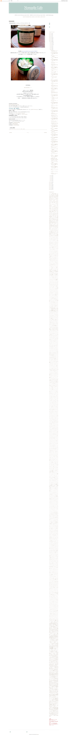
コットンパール (53, 367)
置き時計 (55, 680)
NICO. (57, 222)
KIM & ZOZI (50, 214)
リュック (50, 601)
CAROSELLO (53, 204)
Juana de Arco (55, 212)
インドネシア (55, 280)
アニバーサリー (55, 252)
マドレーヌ (56, 562)
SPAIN (51, 231)
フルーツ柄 (50, 528)
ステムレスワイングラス (55, 408)
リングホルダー (56, 602)
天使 (54, 683)
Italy (54, 210)
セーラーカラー (51, 420)
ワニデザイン (53, 618)
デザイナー (53, 451)
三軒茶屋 (51, 648)
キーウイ (53, 332)
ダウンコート (52, 426)
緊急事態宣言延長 (51, 637)
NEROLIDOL (51, 221)
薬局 (57, 705)
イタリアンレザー (55, 273)
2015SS (52, 196)
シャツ (52, 395)
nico (55, 222)
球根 (53, 635)
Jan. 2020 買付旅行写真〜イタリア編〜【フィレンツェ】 (54, 164)
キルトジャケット (53, 342)
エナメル (55, 297)
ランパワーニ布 (51, 595)
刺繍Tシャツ (51, 653)
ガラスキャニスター (55, 323)
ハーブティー (51, 475)
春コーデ (51, 663)
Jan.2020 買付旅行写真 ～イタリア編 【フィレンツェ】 (54, 156)
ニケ (49, 465)
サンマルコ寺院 (54, 386)
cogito (57, 204)
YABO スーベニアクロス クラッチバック (54, 147)
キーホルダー (53, 333)
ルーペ (54, 603)
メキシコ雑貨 (54, 579)
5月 (51, 175)
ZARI (49, 235)
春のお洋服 (56, 663)
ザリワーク (55, 376)
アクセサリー (51, 242)
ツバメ (56, 442)
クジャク (52, 344)
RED (57, 227)
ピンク (55, 500)
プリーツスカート (53, 524)
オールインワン (53, 304)
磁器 (52, 657)
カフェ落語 (55, 319)
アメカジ (53, 256)
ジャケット (54, 394)
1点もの (50, 195)
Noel (50, 223)
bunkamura (56, 203)
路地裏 (55, 714)
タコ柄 (52, 428)
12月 (51, 42)
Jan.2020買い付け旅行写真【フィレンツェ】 (54, 160)
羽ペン (53, 621)
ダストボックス (55, 428)
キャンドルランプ (53, 340)
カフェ (53, 317)
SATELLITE (53, 228)
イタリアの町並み (55, 271)
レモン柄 (50, 611)
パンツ (51, 490)
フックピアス (53, 515)
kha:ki (55, 213)
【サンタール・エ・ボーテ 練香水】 (54, 56)
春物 (51, 665)
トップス (52, 459)
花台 (56, 628)
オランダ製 (51, 306)
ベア (51, 535)
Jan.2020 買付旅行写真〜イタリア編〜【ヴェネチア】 (54, 68)
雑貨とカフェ (53, 647)
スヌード (53, 410)
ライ (55, 587)
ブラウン (56, 518)
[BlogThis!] (11, 127)
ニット (54, 465)
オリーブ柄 (54, 306)
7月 (51, 48)
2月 (51, 179)
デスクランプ (56, 452)
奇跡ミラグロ (52, 633)
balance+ (50, 201)
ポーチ (56, 543)
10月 (51, 44)
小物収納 (55, 667)
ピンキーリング (52, 500)
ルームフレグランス (52, 604)
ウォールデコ (56, 292)
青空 (50, 675)
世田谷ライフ (54, 672)
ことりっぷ (56, 368)
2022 (51, 38)
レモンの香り (56, 610)
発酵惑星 (57, 694)
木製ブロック (55, 704)
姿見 (54, 654)
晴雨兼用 (56, 674)
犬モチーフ (52, 641)
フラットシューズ (53, 519)
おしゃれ (56, 304)
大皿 (54, 678)
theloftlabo (51, 232)
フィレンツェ (52, 506)
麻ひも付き (51, 703)
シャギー (52, 394)
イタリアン (56, 272)
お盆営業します (55, 311)
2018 (51, 183)
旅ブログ (54, 711)
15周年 (57, 194)
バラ (49, 484)
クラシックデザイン (55, 347)
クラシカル (51, 346)
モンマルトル (55, 585)
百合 (53, 696)
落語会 (54, 710)
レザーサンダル (53, 608)
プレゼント (52, 531)
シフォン (53, 392)
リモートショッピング (55, 600)
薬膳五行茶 (51, 707)
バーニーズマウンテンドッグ (52, 474)
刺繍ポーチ (52, 654)
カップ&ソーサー (51, 316)
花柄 (52, 629)
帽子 (49, 702)
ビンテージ (54, 501)
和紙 (49, 715)
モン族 (53, 586)
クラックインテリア (53, 349)
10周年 (53, 193)
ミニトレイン (56, 571)
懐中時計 (56, 629)
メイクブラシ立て (56, 578)
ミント (55, 575)
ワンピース (52, 619)
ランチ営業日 (56, 593)
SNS (54, 229)
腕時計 (55, 715)
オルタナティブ (55, 307)
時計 (56, 656)
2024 (51, 36)
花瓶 (57, 628)
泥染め (52, 683)
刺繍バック (54, 653)
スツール (56, 406)
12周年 (53, 194)
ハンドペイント (54, 492)
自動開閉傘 (56, 657)
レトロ (53, 610)
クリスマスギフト (53, 354)
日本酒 (54, 689)
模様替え (51, 704)
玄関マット (55, 642)
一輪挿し (55, 620)
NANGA (57, 220)
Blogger (37, 734)
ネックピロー (53, 467)
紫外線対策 (53, 655)
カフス (57, 319)
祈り (55, 634)
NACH (55, 220)
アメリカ (55, 256)
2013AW (52, 195)
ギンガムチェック (51, 343)
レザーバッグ (55, 609)
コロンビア (56, 370)
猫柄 (50, 691)
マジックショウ (54, 558)
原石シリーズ (52, 642)
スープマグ (53, 401)
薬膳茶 (54, 707)
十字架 (54, 662)
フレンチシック (52, 532)
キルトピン (56, 342)
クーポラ (50, 344)
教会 (51, 636)
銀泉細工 (51, 638)
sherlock (52, 229)
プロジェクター (54, 534)
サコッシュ (52, 374)
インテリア (50, 279)
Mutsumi (50, 220)
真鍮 (53, 670)
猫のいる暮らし (53, 690)
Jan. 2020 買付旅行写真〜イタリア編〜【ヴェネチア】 (54, 145)
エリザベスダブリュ (54, 298)
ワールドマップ (55, 616)
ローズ (56, 611)
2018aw (55, 196)
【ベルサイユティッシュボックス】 (54, 62)
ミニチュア (50, 570)
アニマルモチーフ (53, 253)
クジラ (54, 344)
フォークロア (52, 509)
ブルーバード (53, 528)
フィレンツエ (56, 506)
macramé (53, 217)
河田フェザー (52, 628)
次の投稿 (10, 132)
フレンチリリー (51, 533)
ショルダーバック (52, 399)
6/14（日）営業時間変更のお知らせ (54, 137)
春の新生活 (50, 664)
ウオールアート (52, 292)
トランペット (52, 461)
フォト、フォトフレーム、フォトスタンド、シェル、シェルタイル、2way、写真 (53, 511)
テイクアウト (54, 445)
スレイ (51, 419)
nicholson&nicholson (52, 222)
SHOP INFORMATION (27, 16)
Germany (55, 208)
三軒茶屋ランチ (52, 649)
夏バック (52, 627)
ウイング (56, 281)
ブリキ (53, 525)
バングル (55, 489)
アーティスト (55, 236)
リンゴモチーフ (51, 603)
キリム (51, 341)
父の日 (52, 697)
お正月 (50, 310)
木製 (53, 704)
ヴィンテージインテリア (53, 283)
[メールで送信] (10, 127)
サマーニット (52, 376)
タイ (51, 425)
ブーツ (51, 507)
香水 (57, 645)
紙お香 (51, 655)
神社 (55, 670)
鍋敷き (51, 687)
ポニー (52, 549)
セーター (57, 419)
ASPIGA (54, 200)
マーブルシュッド (53, 555)
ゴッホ (53, 368)
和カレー (57, 714)
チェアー (50, 433)
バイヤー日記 (53, 477)
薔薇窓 (50, 716)
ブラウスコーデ (52, 518)
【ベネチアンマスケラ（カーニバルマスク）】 (54, 77)
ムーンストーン (53, 577)
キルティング (56, 341)
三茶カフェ (55, 649)
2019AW (57, 196)
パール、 (56, 475)
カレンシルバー (53, 331)
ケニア (52, 361)
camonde (50, 204)
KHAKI (57, 213)
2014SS (50, 196)
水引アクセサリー (52, 671)
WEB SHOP (43, 16)
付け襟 (54, 696)
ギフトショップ (53, 335)
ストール (56, 409)
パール (54, 475)
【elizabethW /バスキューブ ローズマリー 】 (54, 51)
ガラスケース (51, 324)
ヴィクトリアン (53, 281)
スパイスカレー (56, 412)
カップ (57, 315)
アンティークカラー (53, 263)
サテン (50, 375)
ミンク (53, 575)
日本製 (56, 689)
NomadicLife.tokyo (17, 122)
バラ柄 (51, 484)
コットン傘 (51, 368)
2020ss (55, 197)
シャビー (54, 395)
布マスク (50, 697)
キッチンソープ (54, 334)
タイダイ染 (53, 425)
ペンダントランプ (53, 541)
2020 (51, 41)
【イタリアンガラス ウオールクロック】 (54, 121)
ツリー (54, 443)
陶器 (54, 685)
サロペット (51, 377)
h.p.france (50, 209)
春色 (50, 665)
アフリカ (55, 254)
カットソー (54, 315)
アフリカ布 (54, 255)
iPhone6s (50, 210)
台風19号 (52, 678)
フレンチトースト (56, 532)
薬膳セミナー (52, 706)
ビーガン (55, 494)
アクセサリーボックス (54, 246)
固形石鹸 (57, 643)
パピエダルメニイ (52, 482)
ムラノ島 (52, 578)
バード (54, 473)
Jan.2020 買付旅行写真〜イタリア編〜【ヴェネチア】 (54, 53)
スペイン (53, 415)
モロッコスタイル (53, 584)
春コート (54, 663)
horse (52, 209)
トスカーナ (55, 458)
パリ (53, 484)
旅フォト (52, 711)
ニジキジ (51, 465)
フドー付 (56, 516)
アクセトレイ (55, 247)
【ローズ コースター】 (54, 79)
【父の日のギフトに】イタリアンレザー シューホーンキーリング (54, 116)
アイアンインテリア (53, 239)
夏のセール (56, 626)
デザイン (53, 452)
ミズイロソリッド (54, 568)
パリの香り (54, 485)
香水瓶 (50, 646)
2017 (51, 184)
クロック (52, 360)
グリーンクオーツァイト (53, 351)
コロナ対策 (53, 370)
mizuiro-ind (54, 219)
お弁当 (51, 311)
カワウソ (56, 331)
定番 (50, 683)
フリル (53, 526)
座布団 (56, 646)
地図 (52, 680)
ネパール (51, 468)
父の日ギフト (55, 697)
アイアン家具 (53, 240)
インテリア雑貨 (55, 279)
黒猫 (51, 646)
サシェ (55, 374)
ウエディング (50, 288)
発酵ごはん (50, 694)
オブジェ (52, 305)
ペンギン (55, 540)
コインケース (52, 362)
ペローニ (53, 540)
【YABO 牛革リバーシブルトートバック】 (54, 114)
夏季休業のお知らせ (55, 627)
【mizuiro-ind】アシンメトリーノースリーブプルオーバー (54, 65)
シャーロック (55, 393)
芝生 (53, 658)
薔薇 (57, 715)
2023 (51, 37)
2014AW (57, 195)
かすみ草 (52, 315)
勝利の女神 (53, 666)
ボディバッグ (54, 548)
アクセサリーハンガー (52, 245)
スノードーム (51, 411)
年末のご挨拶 (56, 691)
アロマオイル (53, 260)
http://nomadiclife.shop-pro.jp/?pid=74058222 (29, 51)
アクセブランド (54, 248)
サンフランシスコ (53, 384)
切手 (56, 675)
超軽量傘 (57, 681)
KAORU (53, 213)
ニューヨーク (55, 466)
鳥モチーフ (56, 682)
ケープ (51, 361)
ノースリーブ (55, 468)
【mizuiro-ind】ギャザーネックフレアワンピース (54, 93)
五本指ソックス (53, 644)
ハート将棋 (56, 473)
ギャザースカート (55, 336)
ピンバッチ (52, 503)
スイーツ (50, 401)
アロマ (51, 260)
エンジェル (55, 299)
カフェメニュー (54, 318)
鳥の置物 (54, 682)
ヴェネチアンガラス (51, 289)
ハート (52, 473)
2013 (51, 189)
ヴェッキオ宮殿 (56, 287)
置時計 (57, 680)
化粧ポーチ (54, 625)
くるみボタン (52, 359)
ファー (54, 503)
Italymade (57, 210)
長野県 (52, 682)
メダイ (57, 579)
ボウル (54, 543)
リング (53, 602)
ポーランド (52, 544)
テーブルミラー (55, 449)
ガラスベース (52, 327)
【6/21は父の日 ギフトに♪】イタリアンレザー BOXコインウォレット (54, 108)
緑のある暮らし (55, 712)
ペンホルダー (51, 542)
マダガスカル (54, 561)
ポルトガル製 (55, 550)
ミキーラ (57, 566)
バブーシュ (51, 483)
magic (55, 217)
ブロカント (50, 534)
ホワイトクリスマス (53, 551)
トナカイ (54, 459)
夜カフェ (56, 705)
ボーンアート (55, 545)
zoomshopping (56, 235)
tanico (53, 231)
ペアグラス (53, 536)
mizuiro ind (50, 219)
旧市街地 (55, 635)
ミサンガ (54, 567)
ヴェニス (54, 288)
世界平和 (51, 672)
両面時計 (52, 712)
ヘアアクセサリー (54, 535)
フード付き (54, 507)
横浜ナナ (56, 624)
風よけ (54, 698)
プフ (57, 516)
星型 (54, 673)
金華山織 (55, 637)
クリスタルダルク (54, 352)
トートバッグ (52, 458)
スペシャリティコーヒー (52, 416)
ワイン (53, 617)
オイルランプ (53, 300)
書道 (52, 665)
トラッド (56, 460)
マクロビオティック (54, 557)
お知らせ (53, 310)
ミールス (54, 566)
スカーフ (53, 402)
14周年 (55, 194)
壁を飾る (53, 699)
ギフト (50, 335)
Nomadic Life (56, 223)
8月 (51, 47)
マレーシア (51, 565)
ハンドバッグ (54, 491)
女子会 (54, 665)
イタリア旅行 (55, 275)
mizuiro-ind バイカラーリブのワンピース (54, 173)
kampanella (50, 213)
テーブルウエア (54, 448)
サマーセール (53, 375)
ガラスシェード (55, 324)
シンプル (57, 400)
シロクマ (51, 400)
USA (57, 232)
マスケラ (51, 561)
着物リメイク (52, 681)
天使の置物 (56, 683)
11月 (51, 43)
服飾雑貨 (56, 698)
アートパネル (52, 237)
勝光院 (51, 666)
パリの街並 (55, 484)
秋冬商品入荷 (51, 662)
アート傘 (51, 238)
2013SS (55, 195)
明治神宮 (54, 703)
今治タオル (54, 646)
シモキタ (55, 392)
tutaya (54, 232)
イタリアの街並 (54, 270)
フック (56, 514)
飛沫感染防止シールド (55, 695)
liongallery (50, 216)
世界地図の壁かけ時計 (54, 158)
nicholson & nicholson (55, 221)
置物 (49, 681)
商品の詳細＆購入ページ (28, 87)
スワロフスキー (54, 419)
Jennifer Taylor (56, 211)
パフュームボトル (55, 483)
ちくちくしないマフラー (54, 437)
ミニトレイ (53, 571)
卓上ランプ (52, 679)
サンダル (54, 383)
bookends (57, 202)
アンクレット (53, 262)
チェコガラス (53, 433)
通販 (49, 683)
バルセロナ (53, 486)
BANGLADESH (53, 201)
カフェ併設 (51, 319)
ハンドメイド (53, 493)
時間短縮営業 (53, 656)
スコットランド (52, 403)
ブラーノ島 (54, 517)
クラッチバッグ (53, 350)
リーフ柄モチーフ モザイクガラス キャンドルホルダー (54, 98)
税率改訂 (52, 675)
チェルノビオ (55, 436)
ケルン (54, 361)
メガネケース (50, 579)
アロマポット (52, 261)
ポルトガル (52, 550)
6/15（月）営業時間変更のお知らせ (54, 131)
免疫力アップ (56, 703)
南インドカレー (54, 687)
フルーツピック (52, 527)
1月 (51, 180)
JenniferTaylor (51, 212)
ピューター (52, 498)
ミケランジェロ (51, 567)
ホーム (28, 132)
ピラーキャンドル (53, 499)
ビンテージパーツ (54, 502)
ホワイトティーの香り (53, 552)
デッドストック (51, 453)
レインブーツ (52, 605)
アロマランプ (55, 261)
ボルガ (50, 550)
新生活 (52, 670)
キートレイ (56, 332)
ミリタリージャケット (55, 574)
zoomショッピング (51, 236)
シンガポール (54, 400)
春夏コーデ (53, 664)
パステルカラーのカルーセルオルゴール (54, 140)
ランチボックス (53, 593)
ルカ (55, 604)
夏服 (49, 628)
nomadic (52, 223)
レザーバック (52, 609)
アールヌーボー (54, 238)
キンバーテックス (56, 343)
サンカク (52, 378)
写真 (54, 658)
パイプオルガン (55, 476)
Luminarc (50, 217)
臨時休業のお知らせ (53, 713)
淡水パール (55, 679)
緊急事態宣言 (56, 636)
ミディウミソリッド (55, 569)
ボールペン (55, 544)
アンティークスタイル (53, 264)
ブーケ (50, 507)
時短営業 (51, 657)
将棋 (55, 666)
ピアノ (53, 494)
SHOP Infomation (34, 109)
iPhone (55, 209)
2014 (51, 188)
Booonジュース (52, 203)
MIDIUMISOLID (53, 218)
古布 (55, 643)
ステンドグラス (52, 409)
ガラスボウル (55, 327)
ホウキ (56, 542)
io (53, 209)
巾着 (53, 636)
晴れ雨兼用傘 (52, 674)
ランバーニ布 (56, 594)
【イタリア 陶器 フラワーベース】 (54, 72)
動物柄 (56, 686)
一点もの (53, 620)
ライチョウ (54, 588)
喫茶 (51, 635)
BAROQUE (56, 201)
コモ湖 (51, 370)
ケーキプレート (55, 360)
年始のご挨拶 (52, 691)
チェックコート (53, 435)
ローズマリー (54, 613)
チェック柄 (56, 435)
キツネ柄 (57, 334)
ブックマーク (53, 516)
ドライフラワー (52, 460)
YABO (57, 234)
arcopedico (50, 200)
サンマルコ (56, 385)
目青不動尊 (53, 705)
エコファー (51, 296)
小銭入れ (57, 666)
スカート (56, 401)
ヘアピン (56, 536)
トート (55, 457)
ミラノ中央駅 (51, 574)
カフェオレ (55, 317)
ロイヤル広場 (53, 611)
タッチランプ (53, 429)
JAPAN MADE (51, 211)
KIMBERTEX (54, 214)
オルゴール (51, 307)
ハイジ (52, 476)
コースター (55, 362)
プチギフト (53, 514)
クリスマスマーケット (53, 357)
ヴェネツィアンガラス (52, 291)
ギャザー (52, 336)
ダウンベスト (51, 427)
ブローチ (57, 533)
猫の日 (55, 690)
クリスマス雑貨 (54, 358)
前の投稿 (45, 132)
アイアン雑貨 (56, 240)
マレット (54, 565)
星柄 (55, 673)
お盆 (52, 311)
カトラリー (55, 316)
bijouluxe (50, 202)
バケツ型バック (52, 478)
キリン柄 (53, 341)
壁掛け (56, 699)
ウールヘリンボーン (51, 287)
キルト (50, 342)
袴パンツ (50, 644)
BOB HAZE (53, 202)
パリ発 (51, 486)
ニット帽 (53, 466)
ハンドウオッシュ (54, 490)
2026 (51, 33)
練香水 (53, 714)
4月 (51, 176)
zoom (53, 235)
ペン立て (54, 542)
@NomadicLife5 (15, 123)
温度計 (51, 625)
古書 (53, 643)
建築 (50, 641)
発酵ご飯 (54, 694)
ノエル (53, 468)
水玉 (55, 671)
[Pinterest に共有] (14, 127)
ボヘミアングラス (55, 549)
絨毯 (56, 715)
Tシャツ (56, 232)
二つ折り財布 (55, 688)
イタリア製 (51, 274)
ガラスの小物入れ (54, 325)
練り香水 (51, 714)
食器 (54, 669)
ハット (51, 481)
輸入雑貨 (56, 708)
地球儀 (51, 680)
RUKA (50, 228)
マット (54, 562)
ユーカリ (55, 586)
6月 (51, 49)
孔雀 (52, 645)
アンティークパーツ (53, 265)
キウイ (56, 333)
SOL (51, 230)
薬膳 (49, 706)
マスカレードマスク (55, 559)
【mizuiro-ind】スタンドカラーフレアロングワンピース (54, 86)
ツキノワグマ (54, 442)
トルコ (55, 461)
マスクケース (55, 560)
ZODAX (52, 235)
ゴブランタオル (53, 369)
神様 (56, 670)
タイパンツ (56, 425)
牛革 (56, 635)
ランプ (54, 595)
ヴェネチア (56, 288)
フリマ (52, 526)
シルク (55, 399)
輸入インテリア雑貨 (52, 708)
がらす (51, 322)
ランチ (52, 592)
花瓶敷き (50, 629)
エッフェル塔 (51, 297)
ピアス (51, 494)
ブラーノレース (51, 517)
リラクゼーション (54, 601)
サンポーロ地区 (53, 385)
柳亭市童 (56, 707)
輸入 (57, 707)
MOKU (57, 219)
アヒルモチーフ (52, 254)
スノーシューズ (56, 410)
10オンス (50, 193)
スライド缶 (54, 418)
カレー (50, 331)
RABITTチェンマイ (51, 227)
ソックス (54, 424)
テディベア (54, 453)
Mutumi (53, 220)
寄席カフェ (55, 633)
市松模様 (56, 654)
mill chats (56, 218)
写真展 (56, 658)
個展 (52, 643)
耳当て (54, 657)
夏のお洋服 (53, 626)
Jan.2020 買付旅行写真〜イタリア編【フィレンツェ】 (54, 135)
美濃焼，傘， (50, 696)
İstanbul (53, 210)
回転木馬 (54, 629)
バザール (55, 478)
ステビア (51, 408)
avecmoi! (57, 200)
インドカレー (52, 280)
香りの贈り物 (55, 645)
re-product (55, 227)
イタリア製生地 (55, 274)
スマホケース (55, 417)
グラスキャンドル (52, 348)
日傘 (52, 689)
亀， (50, 635)
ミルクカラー (50, 575)
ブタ (51, 514)
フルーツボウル (56, 527)
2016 (51, 185)
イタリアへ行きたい (52, 272)
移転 (51, 620)
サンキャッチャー (55, 378)
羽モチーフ (55, 621)
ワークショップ (51, 616)
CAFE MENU (37, 16)
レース (55, 605)
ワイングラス (55, 617)
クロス (55, 359)
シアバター (54, 387)
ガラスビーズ (53, 326)
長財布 (50, 682)
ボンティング (53, 553)
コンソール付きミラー (54, 371)
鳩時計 (51, 695)
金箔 (56, 637)
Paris (51, 225)
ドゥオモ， (52, 457)
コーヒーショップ (56, 363)
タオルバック (54, 427)
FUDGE (50, 208)
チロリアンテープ (52, 441)
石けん (54, 675)
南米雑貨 (52, 688)
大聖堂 (56, 678)
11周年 (51, 194)
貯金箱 (55, 681)
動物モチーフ (53, 686)
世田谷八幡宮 (51, 673)
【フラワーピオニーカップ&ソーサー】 (54, 133)
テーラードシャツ (55, 450)
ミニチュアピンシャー (54, 570)
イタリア (50, 269)
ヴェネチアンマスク (52, 290)
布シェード (57, 696)
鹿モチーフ (51, 658)
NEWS (33, 16)
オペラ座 (55, 305)
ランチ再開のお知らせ (52, 594)
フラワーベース (55, 520)
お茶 (55, 310)
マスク (53, 560)
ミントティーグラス (53, 576)
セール (54, 420)
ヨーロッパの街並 (52, 587)
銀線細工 (54, 638)
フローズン (54, 533)
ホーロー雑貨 (52, 545)
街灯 (52, 630)
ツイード (56, 441)
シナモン (52, 391)
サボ (51, 375)
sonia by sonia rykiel (54, 230)
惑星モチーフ (52, 715)
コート (53, 363)
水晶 (56, 671)
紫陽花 (55, 655)
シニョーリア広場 (55, 391)
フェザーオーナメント (53, 508)
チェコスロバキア (54, 434)
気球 (53, 634)
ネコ (51, 467)
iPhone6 (57, 209)
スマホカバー (52, 417)
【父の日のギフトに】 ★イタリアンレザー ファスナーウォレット (54, 124)
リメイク (51, 600)
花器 (54, 628)
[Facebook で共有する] (13, 127)
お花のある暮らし (53, 308)
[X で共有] (12, 127)
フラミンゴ (51, 520)
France (57, 207)
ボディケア (50, 548)
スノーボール (55, 411)
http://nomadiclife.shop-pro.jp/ (14, 104)
